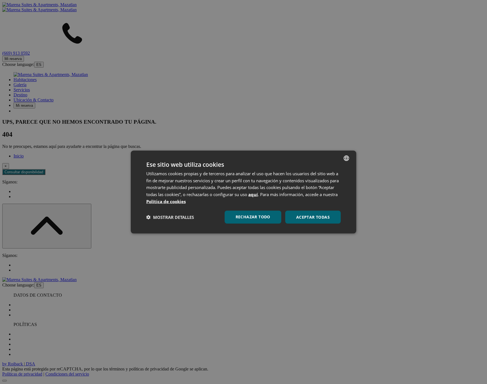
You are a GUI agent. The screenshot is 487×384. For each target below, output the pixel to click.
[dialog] (243, 192)
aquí (253, 194)
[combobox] (346, 158)
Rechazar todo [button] (253, 216)
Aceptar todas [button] (313, 216)
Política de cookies (166, 201)
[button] (170, 217)
